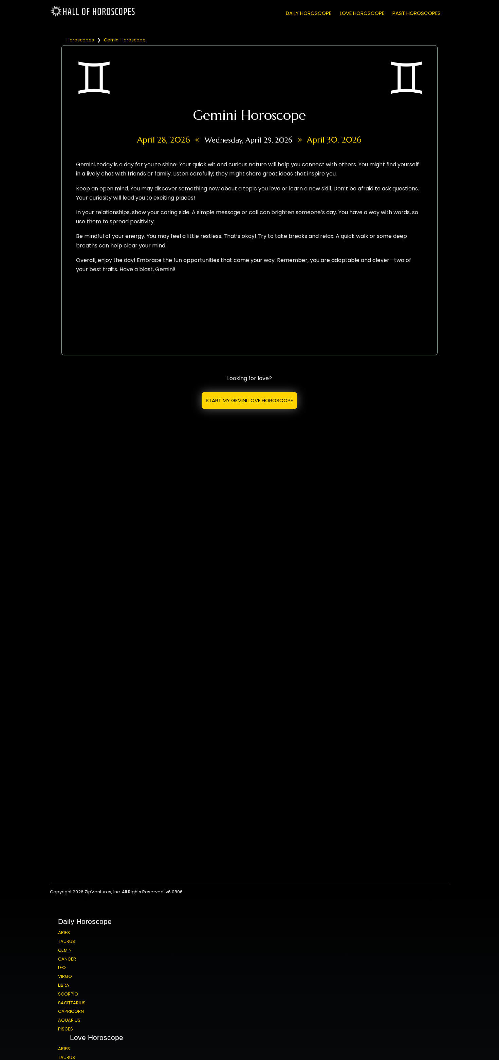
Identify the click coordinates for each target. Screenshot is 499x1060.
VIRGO (65, 976)
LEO (62, 967)
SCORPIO (68, 994)
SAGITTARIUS (72, 1003)
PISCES (65, 1029)
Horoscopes (80, 40)
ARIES (64, 932)
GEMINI (65, 950)
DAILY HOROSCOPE (308, 13)
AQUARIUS (69, 1020)
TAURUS (66, 941)
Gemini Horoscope (125, 40)
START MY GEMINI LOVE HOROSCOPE (249, 400)
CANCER (67, 959)
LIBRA (63, 985)
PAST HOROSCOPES (416, 13)
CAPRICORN (71, 1011)
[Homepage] (94, 15)
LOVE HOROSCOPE (362, 13)
